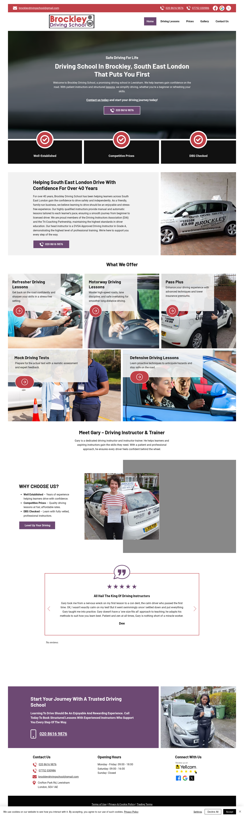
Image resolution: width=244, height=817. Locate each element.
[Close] (240, 811)
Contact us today (97, 100)
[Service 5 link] (139, 377)
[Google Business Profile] (221, 8)
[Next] (195, 609)
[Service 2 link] (95, 311)
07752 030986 (47, 770)
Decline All (212, 811)
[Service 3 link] (172, 311)
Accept (229, 811)
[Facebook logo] (215, 8)
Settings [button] (198, 811)
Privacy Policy (131, 811)
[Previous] (49, 609)
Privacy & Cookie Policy (122, 804)
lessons (110, 87)
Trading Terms (145, 804)
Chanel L (121, 623)
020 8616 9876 (47, 764)
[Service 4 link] (24, 382)
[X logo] (228, 8)
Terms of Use (99, 804)
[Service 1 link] (19, 311)
